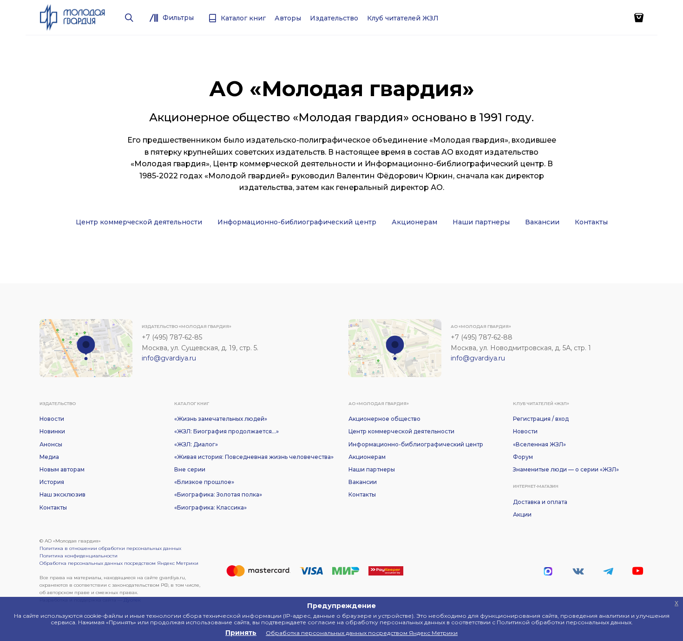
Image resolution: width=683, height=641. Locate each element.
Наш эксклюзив (62, 494)
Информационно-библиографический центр (296, 222)
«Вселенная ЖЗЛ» (539, 444)
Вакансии (542, 222)
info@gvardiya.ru (169, 358)
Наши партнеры (481, 222)
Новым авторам (62, 469)
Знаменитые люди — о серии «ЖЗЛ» (566, 469)
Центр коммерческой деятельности (139, 222)
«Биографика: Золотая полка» (218, 494)
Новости (51, 418)
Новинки (52, 431)
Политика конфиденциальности (78, 556)
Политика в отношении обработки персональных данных (110, 548)
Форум (523, 456)
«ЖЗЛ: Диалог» (196, 444)
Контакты (591, 222)
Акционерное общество (384, 418)
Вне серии (189, 469)
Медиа (49, 456)
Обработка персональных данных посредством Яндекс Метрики (118, 563)
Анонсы (50, 444)
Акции (522, 514)
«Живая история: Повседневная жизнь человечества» (254, 456)
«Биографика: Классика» (210, 507)
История (51, 481)
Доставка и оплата (540, 501)
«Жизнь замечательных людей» (220, 418)
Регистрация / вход (541, 418)
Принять (240, 632)
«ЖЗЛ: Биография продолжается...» (226, 431)
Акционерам (414, 222)
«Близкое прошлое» (204, 481)
